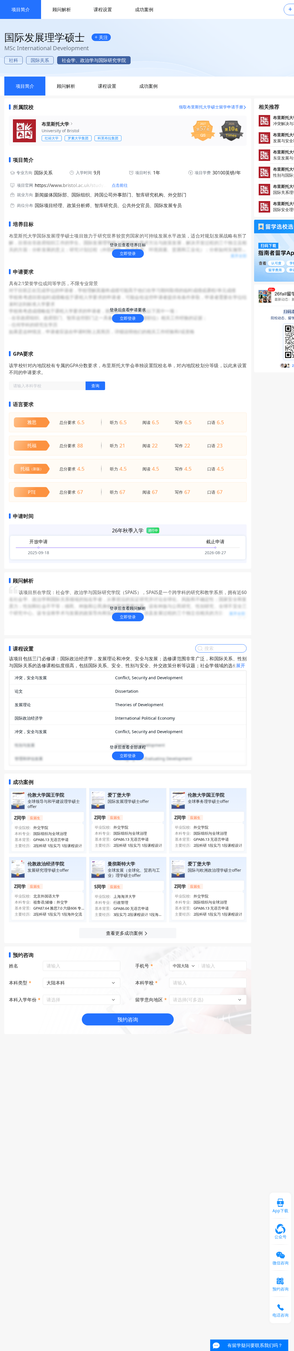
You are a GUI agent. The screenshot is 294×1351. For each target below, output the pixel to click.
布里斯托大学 (55, 124)
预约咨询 (127, 1019)
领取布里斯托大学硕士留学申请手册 (211, 107)
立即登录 (128, 253)
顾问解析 (62, 9)
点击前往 (120, 185)
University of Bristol (60, 131)
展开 (240, 665)
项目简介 (20, 9)
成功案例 (144, 9)
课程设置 (103, 9)
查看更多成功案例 (124, 933)
